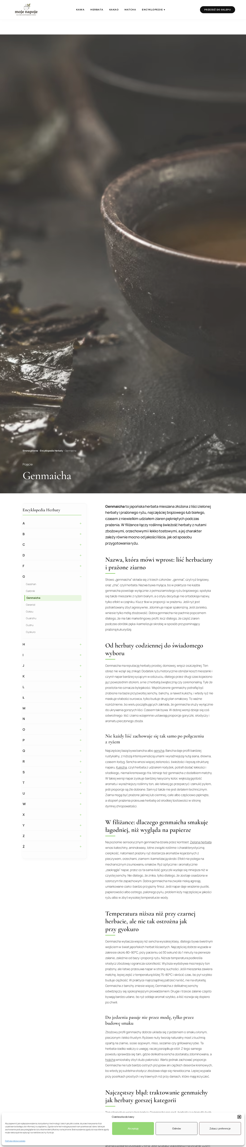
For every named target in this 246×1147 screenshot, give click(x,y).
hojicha (110, 1059)
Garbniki (30, 591)
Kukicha (121, 767)
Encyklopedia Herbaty (51, 450)
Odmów (176, 1128)
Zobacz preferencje (220, 1128)
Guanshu (31, 618)
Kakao (114, 9)
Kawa (80, 9)
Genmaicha (33, 598)
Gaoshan (31, 584)
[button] (239, 1117)
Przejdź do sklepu (217, 9)
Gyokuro (30, 632)
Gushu (29, 625)
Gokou (29, 611)
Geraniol (30, 604)
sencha (159, 750)
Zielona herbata (201, 842)
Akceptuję (133, 1128)
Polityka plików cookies (15, 1140)
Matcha (130, 9)
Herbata (96, 9)
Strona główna (30, 450)
